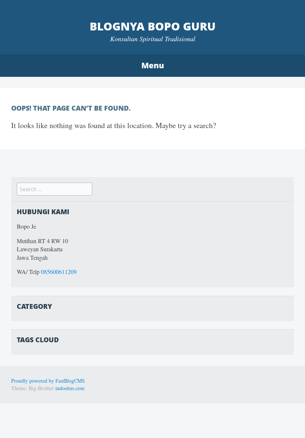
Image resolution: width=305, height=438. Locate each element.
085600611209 (59, 271)
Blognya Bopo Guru (153, 26)
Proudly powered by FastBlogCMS (48, 380)
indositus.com (69, 388)
